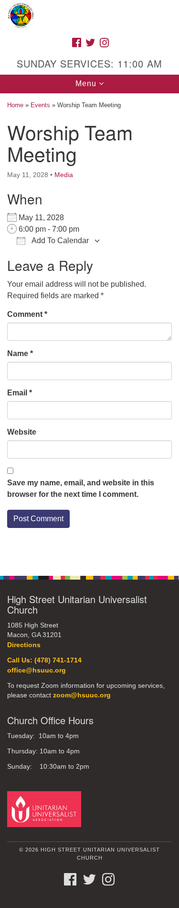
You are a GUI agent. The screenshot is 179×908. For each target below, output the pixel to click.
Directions (24, 645)
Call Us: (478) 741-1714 (44, 660)
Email (19, 393)
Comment (27, 314)
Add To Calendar (59, 240)
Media (63, 175)
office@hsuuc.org (36, 670)
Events (40, 105)
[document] (89, 329)
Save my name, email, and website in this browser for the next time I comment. (80, 488)
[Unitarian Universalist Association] (45, 808)
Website (21, 432)
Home (15, 105)
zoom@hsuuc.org (82, 695)
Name (20, 353)
